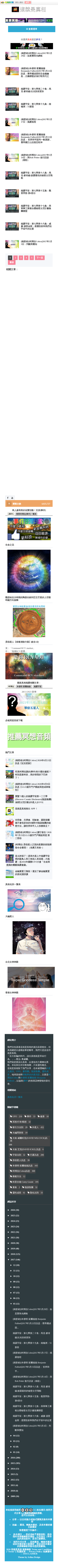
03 (14, 1441)
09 (14, 1282)
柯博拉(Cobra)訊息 (21, 1171)
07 (14, 1293)
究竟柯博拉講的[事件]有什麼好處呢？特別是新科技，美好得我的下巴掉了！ (33, 774)
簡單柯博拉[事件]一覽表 (26, 514)
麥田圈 (26, 1071)
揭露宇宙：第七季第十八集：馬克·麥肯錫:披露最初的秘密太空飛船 (36, 175)
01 (14, 1452)
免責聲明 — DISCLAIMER (36, 1552)
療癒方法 (17, 1176)
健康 (42, 1116)
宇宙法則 (17, 1155)
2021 (13, 1237)
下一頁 (40, 258)
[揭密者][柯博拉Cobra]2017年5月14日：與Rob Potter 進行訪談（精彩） (36, 157)
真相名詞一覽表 (15, 1097)
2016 (13, 1458)
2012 (13, 1480)
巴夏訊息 (34, 1155)
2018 (13, 1254)
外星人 (35, 1127)
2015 (13, 1463)
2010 (13, 1491)
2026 (13, 1210)
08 (14, 1287)
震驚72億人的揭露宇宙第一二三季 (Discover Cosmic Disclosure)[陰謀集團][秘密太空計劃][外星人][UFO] (33, 799)
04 (14, 1435)
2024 (13, 1221)
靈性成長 (17, 1193)
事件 (26, 1080)
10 (14, 1276)
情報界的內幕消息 (31, 1074)
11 (14, 1271)
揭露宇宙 (37, 686)
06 (14, 1298)
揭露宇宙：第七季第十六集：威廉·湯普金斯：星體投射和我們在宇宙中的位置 (36, 226)
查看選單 (32, 29)
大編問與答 (18, 1133)
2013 (13, 1474)
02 (14, 1447)
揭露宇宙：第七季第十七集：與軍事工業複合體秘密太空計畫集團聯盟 (36, 208)
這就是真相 (16, 1549)
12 (14, 1265)
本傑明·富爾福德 (24, 686)
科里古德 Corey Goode (23, 1182)
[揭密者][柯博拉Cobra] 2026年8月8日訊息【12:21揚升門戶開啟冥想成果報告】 (32, 787)
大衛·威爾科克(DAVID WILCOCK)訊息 (28, 1139)
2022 (13, 1232)
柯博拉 (11, 686)
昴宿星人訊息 (19, 1160)
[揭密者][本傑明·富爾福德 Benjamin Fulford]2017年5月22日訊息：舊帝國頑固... (32, 1323)
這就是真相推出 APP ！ (26, 808)
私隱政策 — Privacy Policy (29, 1551)
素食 (15, 1187)
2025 (13, 1215)
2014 (13, 1469)
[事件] (10, 514)
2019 (13, 1248)
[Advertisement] (29, 380)
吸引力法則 (18, 1127)
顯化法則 (34, 1193)
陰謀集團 (35, 1071)
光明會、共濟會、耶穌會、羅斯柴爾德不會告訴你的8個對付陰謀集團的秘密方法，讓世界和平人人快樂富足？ (33, 823)
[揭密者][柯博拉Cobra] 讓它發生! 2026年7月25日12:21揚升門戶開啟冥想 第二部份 (33, 835)
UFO (18, 1071)
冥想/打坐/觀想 (20, 1122)
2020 (13, 1243)
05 (14, 1304)
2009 (13, 1496)
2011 (13, 1485)
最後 (12, 262)
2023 (13, 1226)
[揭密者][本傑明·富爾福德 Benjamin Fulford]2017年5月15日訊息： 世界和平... (31, 1366)
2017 (13, 1259)
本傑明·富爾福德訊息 (23, 1165)
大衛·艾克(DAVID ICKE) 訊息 (27, 1149)
